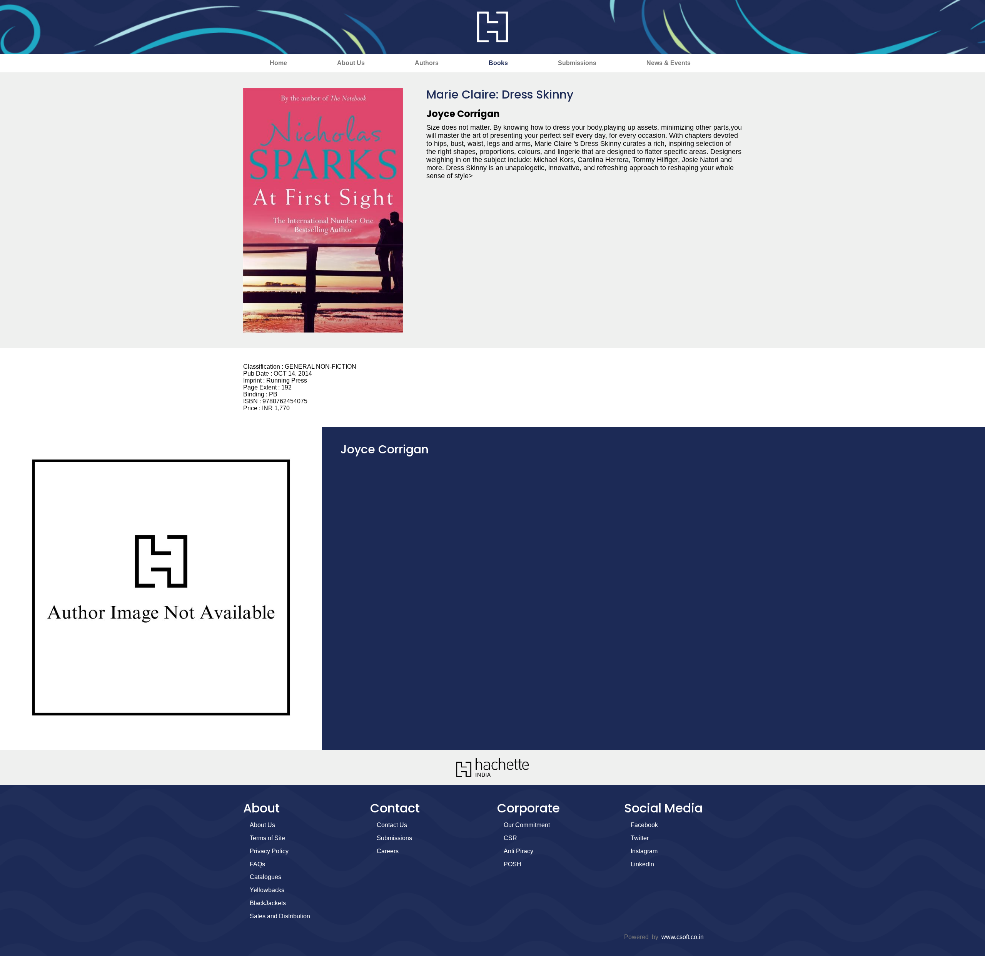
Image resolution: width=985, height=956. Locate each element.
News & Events (668, 63)
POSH (512, 864)
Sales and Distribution (280, 916)
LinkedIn (642, 864)
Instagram (644, 851)
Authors (427, 63)
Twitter (640, 838)
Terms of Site (267, 838)
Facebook (644, 825)
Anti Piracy (518, 851)
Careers (388, 851)
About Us (351, 63)
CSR (510, 838)
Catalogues (265, 877)
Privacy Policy (269, 851)
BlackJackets (268, 903)
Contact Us (392, 825)
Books (498, 63)
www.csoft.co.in (682, 937)
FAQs (257, 864)
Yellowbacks (267, 890)
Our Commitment (527, 825)
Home (278, 63)
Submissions (577, 63)
